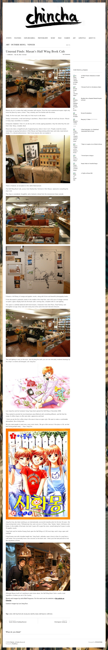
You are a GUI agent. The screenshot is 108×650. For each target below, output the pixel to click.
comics (11, 614)
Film (59, 38)
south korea (49, 614)
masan (36, 614)
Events (8, 38)
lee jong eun (27, 614)
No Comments (66, 54)
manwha (32, 614)
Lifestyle (82, 38)
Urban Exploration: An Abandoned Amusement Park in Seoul (90, 130)
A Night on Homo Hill (86, 173)
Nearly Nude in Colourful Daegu (89, 163)
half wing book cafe (18, 614)
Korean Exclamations (86, 113)
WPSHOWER (98, 642)
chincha (10, 54)
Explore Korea (29, 38)
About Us (92, 38)
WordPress (15, 644)
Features (17, 38)
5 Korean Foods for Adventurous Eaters (91, 87)
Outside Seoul (18, 44)
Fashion (67, 38)
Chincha (12, 642)
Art (74, 38)
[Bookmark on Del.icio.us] (67, 45)
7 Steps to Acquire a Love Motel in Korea (91, 144)
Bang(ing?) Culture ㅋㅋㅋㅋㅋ (89, 119)
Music (53, 38)
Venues (31, 44)
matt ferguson (42, 614)
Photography (43, 38)
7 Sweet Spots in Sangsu (87, 155)
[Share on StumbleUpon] (69, 45)
